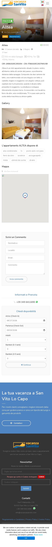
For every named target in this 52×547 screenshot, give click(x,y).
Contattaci (17, 423)
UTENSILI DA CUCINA (18, 160)
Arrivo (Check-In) (12, 316)
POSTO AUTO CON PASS (35, 151)
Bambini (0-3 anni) (13, 345)
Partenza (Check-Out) (14, 326)
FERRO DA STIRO (8, 155)
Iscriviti (26, 488)
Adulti (8, 335)
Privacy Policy (31, 519)
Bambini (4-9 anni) (13, 354)
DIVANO (32, 160)
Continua (27, 365)
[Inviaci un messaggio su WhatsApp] (37, 302)
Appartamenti (15, 37)
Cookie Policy (44, 519)
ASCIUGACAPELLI (35, 155)
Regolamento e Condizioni (13, 519)
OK (26, 538)
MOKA (5, 160)
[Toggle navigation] (47, 3)
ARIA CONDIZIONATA (10, 151)
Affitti (5, 37)
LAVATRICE (21, 155)
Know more (38, 535)
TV (21, 151)
